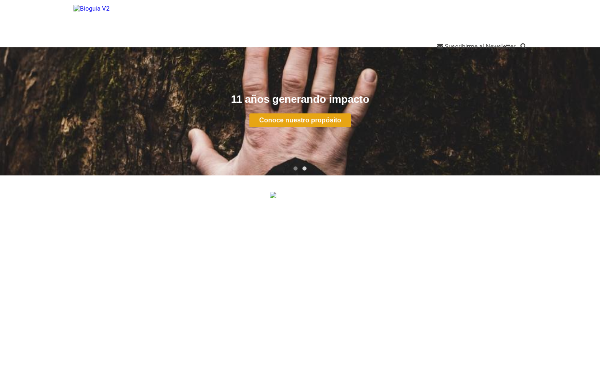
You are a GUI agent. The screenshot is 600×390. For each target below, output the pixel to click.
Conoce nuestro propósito (300, 120)
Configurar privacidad (303, 257)
